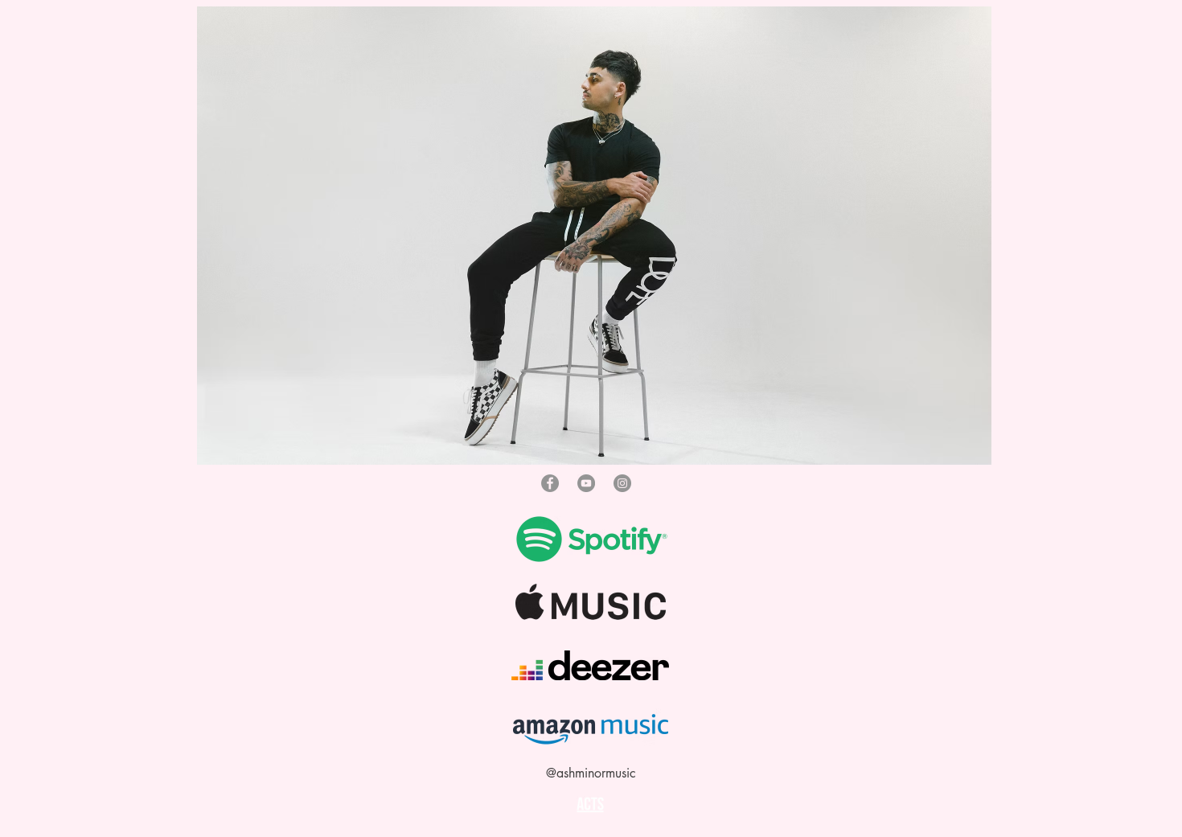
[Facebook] (550, 483)
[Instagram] (622, 483)
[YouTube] (586, 483)
